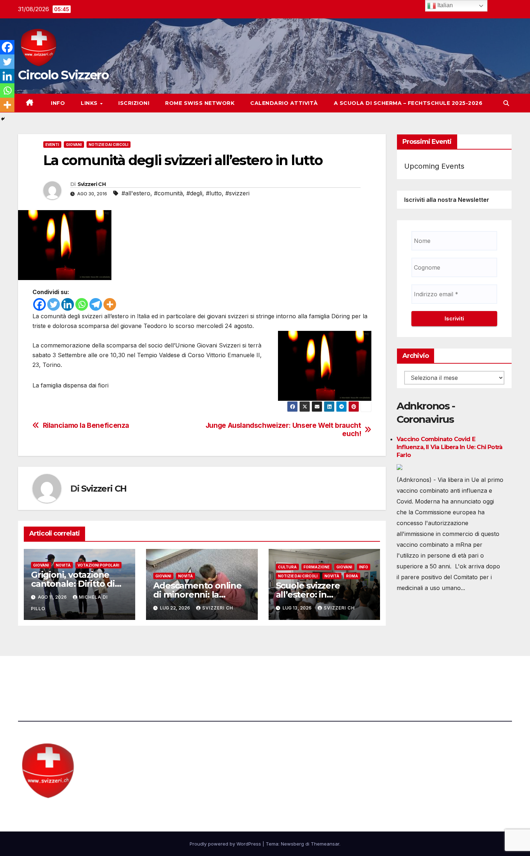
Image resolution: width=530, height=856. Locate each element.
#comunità (168, 193)
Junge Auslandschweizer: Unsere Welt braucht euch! (283, 429)
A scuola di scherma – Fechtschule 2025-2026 (408, 103)
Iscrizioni (133, 103)
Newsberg (292, 844)
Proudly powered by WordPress (226, 844)
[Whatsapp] (81, 304)
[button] (506, 103)
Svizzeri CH (92, 184)
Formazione (317, 567)
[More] (109, 304)
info (363, 567)
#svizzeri (237, 193)
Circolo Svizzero (63, 75)
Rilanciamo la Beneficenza (86, 425)
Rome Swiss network (199, 103)
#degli (194, 193)
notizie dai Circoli (108, 144)
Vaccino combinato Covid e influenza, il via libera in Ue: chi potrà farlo (449, 447)
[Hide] (3, 119)
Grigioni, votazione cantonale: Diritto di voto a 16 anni (73, 583)
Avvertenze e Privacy (299, 675)
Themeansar (325, 844)
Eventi (52, 144)
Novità (63, 565)
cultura (287, 567)
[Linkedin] (67, 304)
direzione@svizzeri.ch (183, 675)
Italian (444, 5)
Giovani (74, 144)
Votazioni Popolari (98, 565)
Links (90, 103)
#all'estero (136, 193)
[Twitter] (53, 304)
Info (57, 103)
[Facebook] (39, 304)
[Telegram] (95, 304)
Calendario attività (284, 103)
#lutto (214, 193)
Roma (352, 576)
